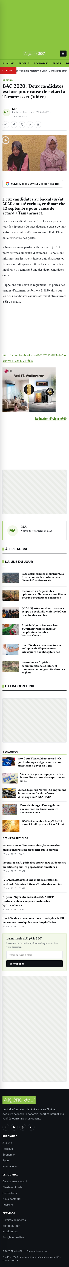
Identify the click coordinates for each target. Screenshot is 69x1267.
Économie (41, 63)
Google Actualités (13, 1237)
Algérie (24, 63)
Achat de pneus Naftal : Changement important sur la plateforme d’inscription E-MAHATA (42, 793)
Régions (7, 80)
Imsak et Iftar (10, 1231)
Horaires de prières (14, 1220)
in (31, 1127)
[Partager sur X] (22, 124)
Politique (7, 1148)
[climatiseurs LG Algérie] (34, 389)
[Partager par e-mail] (37, 124)
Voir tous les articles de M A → (38, 530)
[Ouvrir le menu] (63, 54)
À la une (8, 63)
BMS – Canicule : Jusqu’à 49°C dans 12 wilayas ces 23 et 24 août (44, 823)
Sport (57, 63)
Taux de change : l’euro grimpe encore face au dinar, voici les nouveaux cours (40, 809)
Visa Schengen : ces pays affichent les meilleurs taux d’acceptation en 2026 (42, 778)
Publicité (7, 1204)
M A (15, 108)
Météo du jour (10, 1225)
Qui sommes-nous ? (14, 1181)
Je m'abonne (17, 963)
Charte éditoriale (12, 1187)
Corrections (9, 1193)
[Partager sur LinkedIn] (30, 124)
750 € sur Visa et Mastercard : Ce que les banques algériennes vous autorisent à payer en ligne (40, 762)
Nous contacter (11, 1199)
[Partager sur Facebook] (14, 124)
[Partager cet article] (5, 124)
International (9, 1166)
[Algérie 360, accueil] (34, 53)
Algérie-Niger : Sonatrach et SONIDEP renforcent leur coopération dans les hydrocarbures (28, 901)
